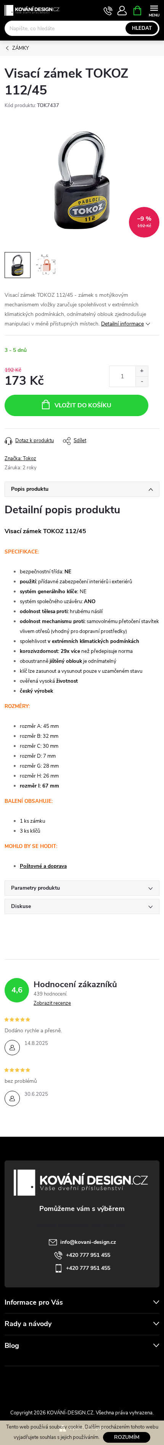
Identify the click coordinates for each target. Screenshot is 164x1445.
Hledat (142, 28)
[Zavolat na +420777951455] (108, 11)
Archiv (14, 1361)
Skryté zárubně (57, 1383)
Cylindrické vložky (104, 1383)
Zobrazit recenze (52, 1003)
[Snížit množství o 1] (141, 381)
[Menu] (154, 10)
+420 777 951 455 (88, 1255)
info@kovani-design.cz (88, 1242)
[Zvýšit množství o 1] (141, 371)
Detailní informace (122, 323)
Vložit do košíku (83, 405)
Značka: (20, 458)
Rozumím (127, 1437)
